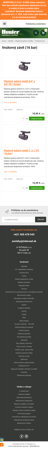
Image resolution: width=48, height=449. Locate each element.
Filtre (24, 318)
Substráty (24, 340)
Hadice (24, 305)
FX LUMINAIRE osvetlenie (24, 269)
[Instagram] (26, 436)
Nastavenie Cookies (24, 423)
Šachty (24, 311)
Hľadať (36, 33)
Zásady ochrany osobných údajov (24, 410)
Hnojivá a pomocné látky (24, 353)
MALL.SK (30, 429)
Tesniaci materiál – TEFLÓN (24, 324)
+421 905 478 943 (24, 234)
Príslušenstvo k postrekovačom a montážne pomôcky (24, 292)
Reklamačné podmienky (24, 401)
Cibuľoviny (24, 359)
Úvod (4, 41)
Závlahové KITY (24, 366)
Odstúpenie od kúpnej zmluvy (24, 420)
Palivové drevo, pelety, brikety (24, 362)
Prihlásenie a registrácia (36, 24)
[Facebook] (22, 436)
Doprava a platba (24, 394)
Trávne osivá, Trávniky (24, 346)
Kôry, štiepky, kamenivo (24, 343)
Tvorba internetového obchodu (18, 446)
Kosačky (24, 372)
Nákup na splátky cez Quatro (24, 404)
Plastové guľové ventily (24, 41)
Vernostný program (24, 413)
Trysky (24, 276)
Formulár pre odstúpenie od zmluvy (24, 417)
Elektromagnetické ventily (24, 279)
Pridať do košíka (36, 119)
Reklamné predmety (24, 375)
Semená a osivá (24, 356)
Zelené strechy (24, 330)
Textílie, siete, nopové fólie (24, 350)
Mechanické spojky (24, 295)
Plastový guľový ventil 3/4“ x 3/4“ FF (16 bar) (19, 83)
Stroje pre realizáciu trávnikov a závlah (24, 369)
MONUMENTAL (35, 446)
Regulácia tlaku (24, 285)
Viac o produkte (10, 102)
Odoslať (40, 219)
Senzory (24, 289)
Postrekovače (24, 273)
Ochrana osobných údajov (24, 407)
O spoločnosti (24, 391)
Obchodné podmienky (24, 397)
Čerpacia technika (24, 334)
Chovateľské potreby (24, 337)
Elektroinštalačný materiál (24, 327)
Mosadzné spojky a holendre (24, 298)
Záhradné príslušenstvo (24, 302)
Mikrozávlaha (24, 321)
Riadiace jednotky (24, 282)
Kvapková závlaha (24, 308)
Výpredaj (24, 266)
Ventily (10, 41)
